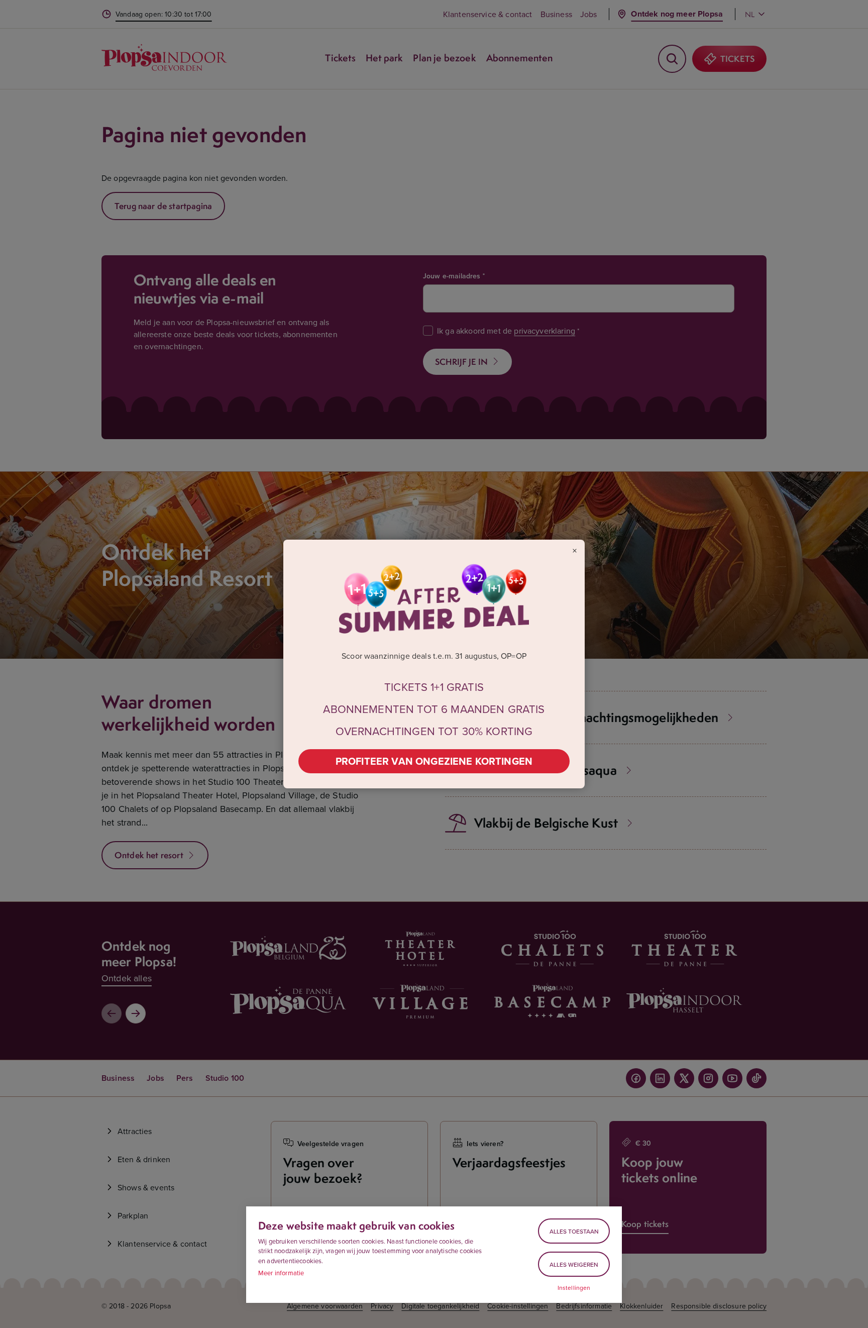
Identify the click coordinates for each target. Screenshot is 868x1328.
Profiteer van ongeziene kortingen (434, 761)
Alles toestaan (574, 1231)
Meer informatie (281, 1272)
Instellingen (574, 1288)
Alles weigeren (574, 1264)
